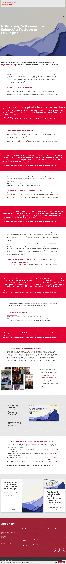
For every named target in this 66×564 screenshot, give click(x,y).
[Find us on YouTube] (63, 550)
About (39, 3)
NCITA (12, 61)
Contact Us (24, 545)
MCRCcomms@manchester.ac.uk (8, 543)
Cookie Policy (35, 539)
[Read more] (32, 496)
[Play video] (43, 413)
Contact (58, 3)
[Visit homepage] (9, 3)
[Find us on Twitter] (55, 550)
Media (52, 3)
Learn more (33, 562)
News (23, 543)
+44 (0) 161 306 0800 (5, 541)
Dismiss (56, 562)
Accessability (35, 544)
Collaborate (46, 3)
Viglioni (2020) (40, 236)
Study (34, 3)
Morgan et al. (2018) (12, 315)
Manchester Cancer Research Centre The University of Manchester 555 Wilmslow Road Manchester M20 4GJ (8, 535)
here (19, 451)
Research (29, 3)
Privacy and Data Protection (36, 534)
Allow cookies (61, 562)
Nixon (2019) (26, 264)
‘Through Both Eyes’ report (23, 140)
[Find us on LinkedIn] (59, 550)
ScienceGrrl (12, 65)
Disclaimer (35, 536)
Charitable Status (36, 541)
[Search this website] (62, 4)
